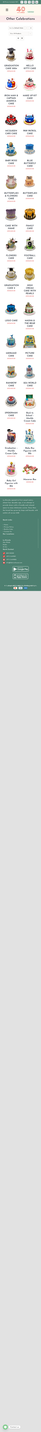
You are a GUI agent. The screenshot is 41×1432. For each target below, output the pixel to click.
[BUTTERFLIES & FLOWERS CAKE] (11, 174)
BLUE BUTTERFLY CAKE (30, 163)
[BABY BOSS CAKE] (11, 142)
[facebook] (21, 2)
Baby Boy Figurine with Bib (29, 451)
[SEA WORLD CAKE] (29, 364)
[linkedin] (36, 2)
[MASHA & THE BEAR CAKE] (29, 302)
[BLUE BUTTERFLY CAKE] (29, 142)
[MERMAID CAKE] (11, 334)
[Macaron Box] (29, 462)
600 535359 (10, 553)
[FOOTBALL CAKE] (29, 237)
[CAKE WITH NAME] (11, 207)
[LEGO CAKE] (11, 302)
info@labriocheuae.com (14, 562)
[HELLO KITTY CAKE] (29, 47)
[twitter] (29, 2)
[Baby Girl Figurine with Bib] (11, 462)
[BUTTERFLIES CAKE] (29, 174)
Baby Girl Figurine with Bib (11, 483)
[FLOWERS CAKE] (11, 237)
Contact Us (8, 531)
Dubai (5, 544)
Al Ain (5, 547)
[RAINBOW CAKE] (11, 364)
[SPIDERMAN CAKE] (11, 394)
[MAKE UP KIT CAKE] (29, 77)
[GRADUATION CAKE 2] (11, 267)
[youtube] (33, 2)
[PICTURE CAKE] (29, 334)
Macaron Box (29, 479)
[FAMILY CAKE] (29, 207)
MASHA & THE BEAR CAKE (30, 323)
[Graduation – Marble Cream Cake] (11, 429)
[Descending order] (31, 28)
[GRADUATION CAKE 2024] (11, 47)
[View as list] (22, 38)
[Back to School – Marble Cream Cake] (29, 394)
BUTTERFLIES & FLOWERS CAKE (11, 196)
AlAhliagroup (28, 585)
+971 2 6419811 (11, 556)
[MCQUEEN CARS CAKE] (11, 112)
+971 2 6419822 (11, 559)
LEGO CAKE (11, 321)
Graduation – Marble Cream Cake (11, 451)
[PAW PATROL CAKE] (29, 112)
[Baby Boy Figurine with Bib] (29, 429)
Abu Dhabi (6, 542)
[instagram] (25, 2)
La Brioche (7, 540)
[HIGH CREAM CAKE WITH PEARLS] (29, 267)
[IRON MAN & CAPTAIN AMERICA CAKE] (11, 77)
